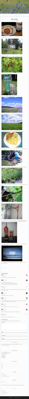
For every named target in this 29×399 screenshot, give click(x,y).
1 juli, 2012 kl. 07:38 (3, 288)
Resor (24, 14)
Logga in (3, 390)
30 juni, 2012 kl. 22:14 (4, 281)
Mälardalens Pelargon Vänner (5, 376)
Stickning (19, 14)
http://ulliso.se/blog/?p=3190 (14, 306)
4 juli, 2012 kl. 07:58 (3, 315)
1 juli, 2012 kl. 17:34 (3, 299)
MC (11, 14)
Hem (4, 14)
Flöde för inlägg (4, 391)
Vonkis (4, 314)
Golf (9, 14)
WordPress (13, 397)
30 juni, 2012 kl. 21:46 (4, 276)
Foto (7, 14)
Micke (2, 365)
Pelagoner (15, 14)
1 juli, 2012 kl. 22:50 (3, 305)
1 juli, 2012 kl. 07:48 (3, 294)
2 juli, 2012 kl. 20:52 (3, 310)
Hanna (4, 309)
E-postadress (4, 335)
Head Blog (18, 397)
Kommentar (3, 322)
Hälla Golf (3, 373)
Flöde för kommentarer (5, 392)
